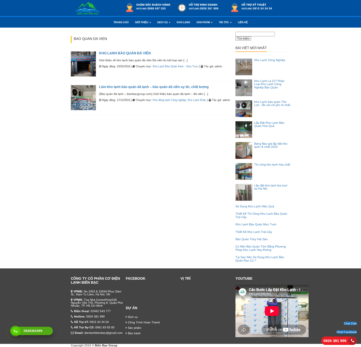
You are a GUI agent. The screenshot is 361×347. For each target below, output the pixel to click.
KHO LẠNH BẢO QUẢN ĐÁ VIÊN (125, 53)
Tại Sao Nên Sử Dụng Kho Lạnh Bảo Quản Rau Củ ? (259, 258)
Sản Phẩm (203, 22)
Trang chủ (121, 22)
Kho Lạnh (183, 22)
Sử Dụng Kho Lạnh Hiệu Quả (254, 206)
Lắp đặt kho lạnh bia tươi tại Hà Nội (270, 187)
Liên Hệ (243, 22)
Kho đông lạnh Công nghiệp (169, 100)
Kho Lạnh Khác (197, 100)
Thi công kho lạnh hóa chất (272, 164)
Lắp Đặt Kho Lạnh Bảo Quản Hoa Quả (269, 124)
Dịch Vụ (162, 22)
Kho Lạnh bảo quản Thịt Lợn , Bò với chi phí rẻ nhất (272, 103)
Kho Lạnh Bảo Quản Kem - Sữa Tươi (175, 66)
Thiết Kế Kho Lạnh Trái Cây (253, 231)
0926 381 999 (334, 341)
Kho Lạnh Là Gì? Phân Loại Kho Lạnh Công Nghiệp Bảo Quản (269, 84)
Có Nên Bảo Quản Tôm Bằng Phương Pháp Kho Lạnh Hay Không (260, 248)
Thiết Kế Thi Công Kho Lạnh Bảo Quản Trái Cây (261, 215)
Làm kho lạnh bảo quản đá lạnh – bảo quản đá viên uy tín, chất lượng (154, 87)
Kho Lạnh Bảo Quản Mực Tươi (255, 224)
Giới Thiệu (142, 22)
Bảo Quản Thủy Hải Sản (251, 239)
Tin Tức (224, 22)
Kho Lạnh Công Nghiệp (269, 60)
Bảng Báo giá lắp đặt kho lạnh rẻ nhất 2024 (270, 145)
